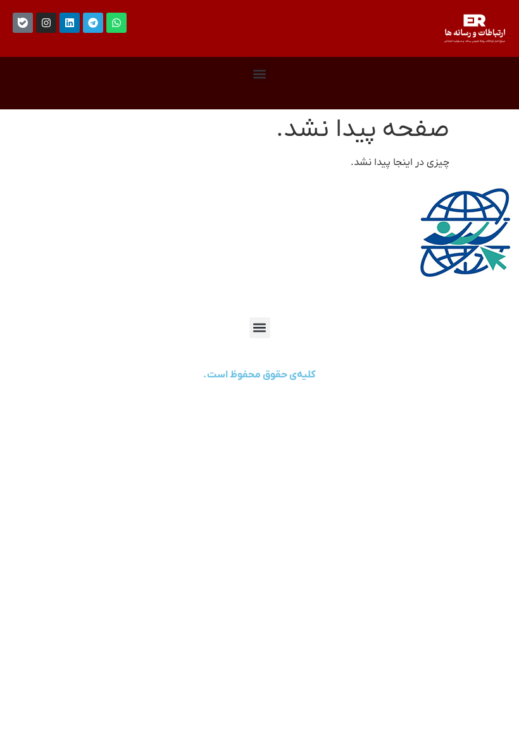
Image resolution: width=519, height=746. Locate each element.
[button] (259, 73)
